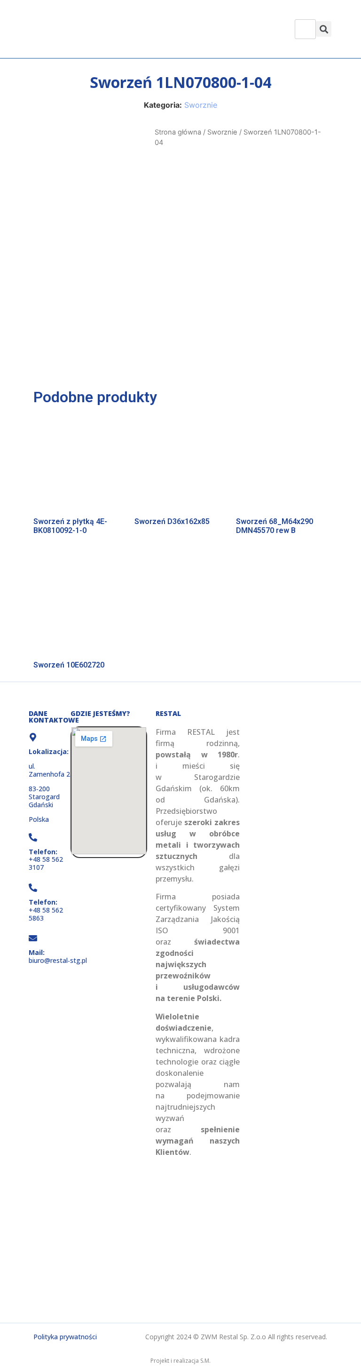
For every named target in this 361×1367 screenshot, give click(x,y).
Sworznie (200, 105)
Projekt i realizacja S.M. (180, 1361)
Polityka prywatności (65, 1336)
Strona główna (178, 132)
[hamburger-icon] (305, 29)
